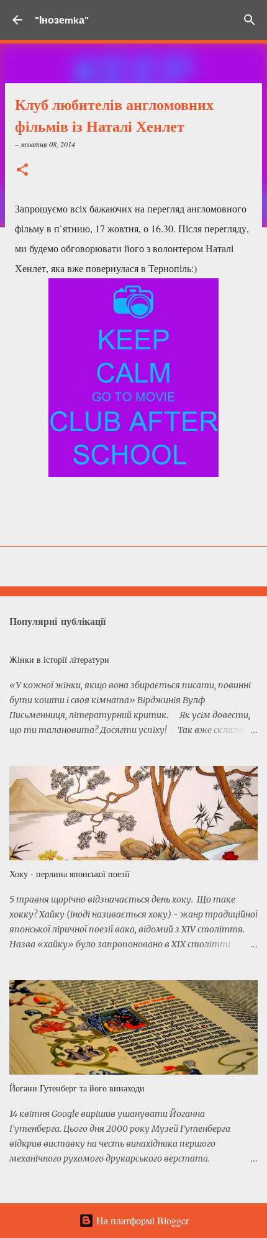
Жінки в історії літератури (59, 659)
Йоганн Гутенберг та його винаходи (77, 1088)
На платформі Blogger (141, 1220)
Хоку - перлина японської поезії (69, 874)
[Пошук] (249, 20)
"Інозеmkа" (62, 19)
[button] (22, 170)
